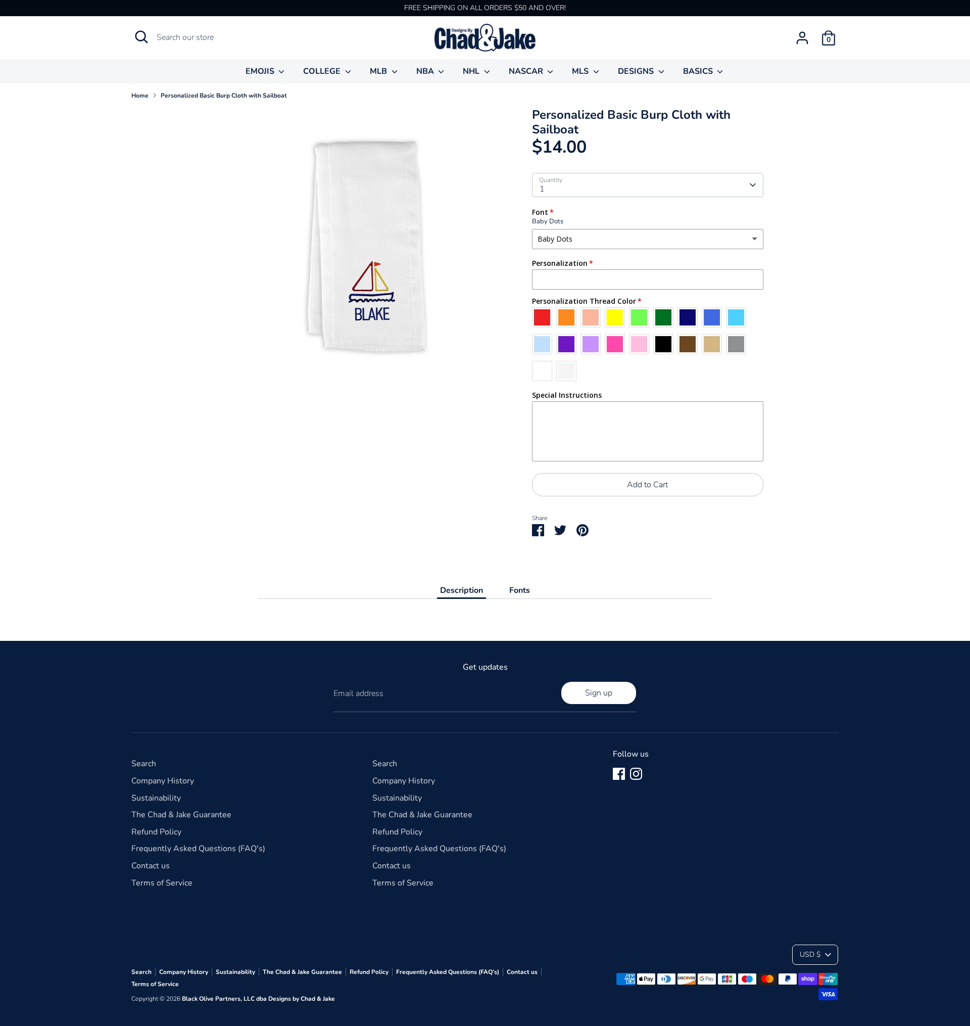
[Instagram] (636, 774)
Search (143, 763)
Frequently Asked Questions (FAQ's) (198, 848)
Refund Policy (156, 831)
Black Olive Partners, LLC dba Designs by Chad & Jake (258, 999)
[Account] (802, 38)
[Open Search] (141, 37)
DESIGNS (637, 71)
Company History (162, 780)
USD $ (810, 954)
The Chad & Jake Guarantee (181, 814)
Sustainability (156, 798)
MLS (581, 71)
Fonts (519, 590)
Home (140, 95)
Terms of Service (161, 883)
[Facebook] (619, 774)
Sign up (598, 692)
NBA (426, 71)
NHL (472, 71)
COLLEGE (323, 71)
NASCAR (527, 71)
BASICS (699, 71)
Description (461, 590)
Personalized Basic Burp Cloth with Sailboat (224, 95)
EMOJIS (261, 71)
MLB (379, 71)
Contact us (150, 865)
